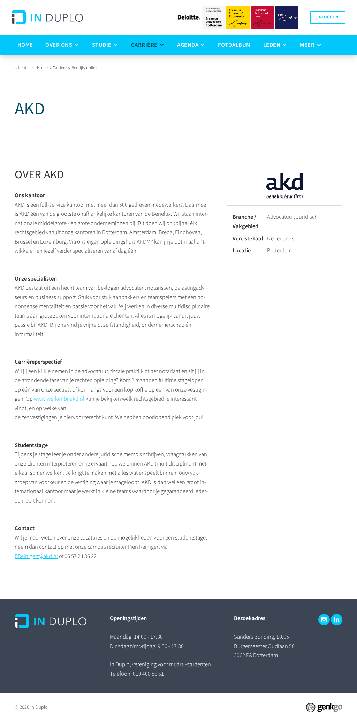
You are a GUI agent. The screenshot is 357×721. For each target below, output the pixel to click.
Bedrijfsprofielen (86, 68)
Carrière (60, 68)
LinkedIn (336, 619)
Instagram (324, 619)
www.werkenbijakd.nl (59, 399)
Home (42, 68)
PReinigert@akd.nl (36, 556)
